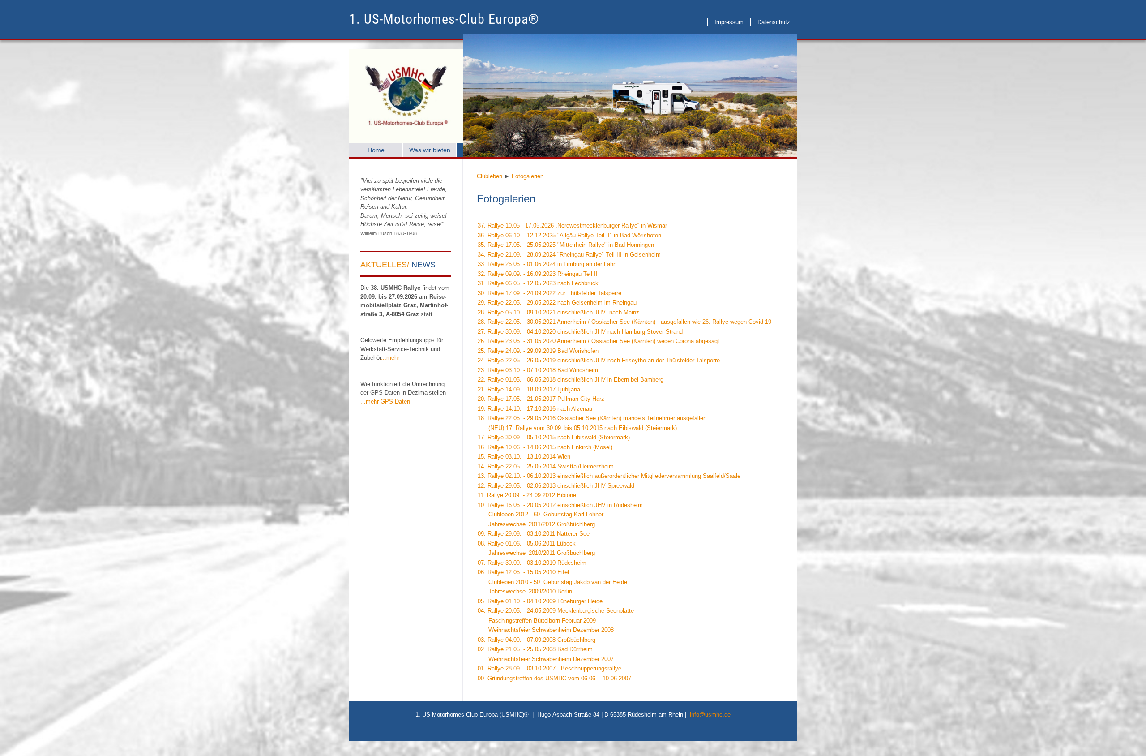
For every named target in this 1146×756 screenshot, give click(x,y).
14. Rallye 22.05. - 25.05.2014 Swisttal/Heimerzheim (546, 466)
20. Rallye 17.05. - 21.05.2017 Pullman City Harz (541, 398)
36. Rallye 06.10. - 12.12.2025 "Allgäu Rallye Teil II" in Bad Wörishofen (569, 235)
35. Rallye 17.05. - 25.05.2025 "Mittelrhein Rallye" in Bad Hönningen (566, 244)
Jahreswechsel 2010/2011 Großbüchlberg (536, 553)
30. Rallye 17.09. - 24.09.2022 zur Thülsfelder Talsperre (549, 293)
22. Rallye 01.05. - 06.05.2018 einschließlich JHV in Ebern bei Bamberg (570, 379)
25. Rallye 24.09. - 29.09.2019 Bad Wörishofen (538, 351)
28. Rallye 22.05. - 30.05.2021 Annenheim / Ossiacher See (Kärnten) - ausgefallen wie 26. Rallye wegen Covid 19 (624, 321)
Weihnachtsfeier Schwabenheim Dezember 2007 (546, 659)
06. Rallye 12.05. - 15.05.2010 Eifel (523, 572)
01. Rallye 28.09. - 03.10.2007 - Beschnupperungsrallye (549, 668)
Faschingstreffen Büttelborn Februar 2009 (537, 620)
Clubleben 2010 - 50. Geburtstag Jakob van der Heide (552, 582)
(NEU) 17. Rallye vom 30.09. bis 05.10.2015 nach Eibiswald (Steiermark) (577, 428)
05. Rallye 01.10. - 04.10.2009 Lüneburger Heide (540, 601)
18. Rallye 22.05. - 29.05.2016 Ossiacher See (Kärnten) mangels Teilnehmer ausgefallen (592, 418)
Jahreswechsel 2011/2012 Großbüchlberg (536, 524)
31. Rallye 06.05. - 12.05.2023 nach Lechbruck (538, 283)
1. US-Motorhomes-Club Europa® (444, 19)
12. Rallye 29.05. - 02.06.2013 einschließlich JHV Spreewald (556, 485)
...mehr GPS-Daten (385, 401)
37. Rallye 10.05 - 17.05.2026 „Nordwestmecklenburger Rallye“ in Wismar (572, 225)
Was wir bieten (429, 150)
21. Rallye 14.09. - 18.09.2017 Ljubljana (529, 389)
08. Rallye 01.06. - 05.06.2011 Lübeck (527, 543)
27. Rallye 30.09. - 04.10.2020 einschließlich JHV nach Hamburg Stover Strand (580, 331)
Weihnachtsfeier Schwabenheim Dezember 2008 (546, 630)
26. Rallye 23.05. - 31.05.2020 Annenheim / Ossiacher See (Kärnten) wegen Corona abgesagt (598, 341)
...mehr (390, 357)
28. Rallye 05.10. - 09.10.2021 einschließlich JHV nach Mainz (558, 312)
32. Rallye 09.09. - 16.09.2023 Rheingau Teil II (538, 274)
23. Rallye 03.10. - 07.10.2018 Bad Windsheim (538, 370)
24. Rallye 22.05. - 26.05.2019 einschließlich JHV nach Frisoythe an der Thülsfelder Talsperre (599, 360)
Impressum (729, 22)
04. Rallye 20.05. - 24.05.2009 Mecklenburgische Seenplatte (556, 610)
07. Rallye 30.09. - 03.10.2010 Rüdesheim (532, 562)
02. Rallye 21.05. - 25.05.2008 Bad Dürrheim (535, 649)
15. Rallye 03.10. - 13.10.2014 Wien (524, 456)
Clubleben (489, 176)
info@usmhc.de (710, 714)
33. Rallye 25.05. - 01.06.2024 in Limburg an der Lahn (547, 264)
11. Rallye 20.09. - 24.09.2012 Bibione (527, 495)
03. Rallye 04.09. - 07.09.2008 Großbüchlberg (536, 639)
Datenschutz (773, 22)
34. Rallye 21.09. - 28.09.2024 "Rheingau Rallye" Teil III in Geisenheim (569, 254)
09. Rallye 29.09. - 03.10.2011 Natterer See (534, 533)
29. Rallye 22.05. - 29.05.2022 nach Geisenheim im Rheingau (557, 302)
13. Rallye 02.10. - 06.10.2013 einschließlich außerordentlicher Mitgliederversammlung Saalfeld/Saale (609, 475)
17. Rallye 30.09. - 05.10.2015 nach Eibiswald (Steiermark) (554, 437)
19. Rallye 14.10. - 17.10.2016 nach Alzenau (535, 408)
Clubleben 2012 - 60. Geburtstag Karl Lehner (540, 514)
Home (376, 150)
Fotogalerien (527, 176)
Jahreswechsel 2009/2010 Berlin (525, 591)
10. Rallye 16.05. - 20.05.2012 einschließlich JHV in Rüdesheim (560, 505)
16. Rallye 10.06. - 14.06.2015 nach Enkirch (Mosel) (545, 447)
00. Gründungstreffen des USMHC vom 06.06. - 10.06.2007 (554, 678)
